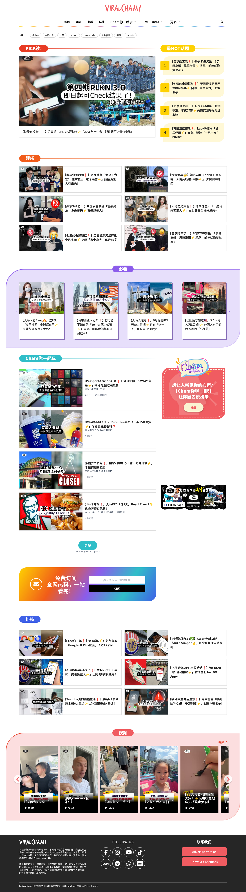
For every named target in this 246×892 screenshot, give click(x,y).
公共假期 (106, 35)
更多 (87, 545)
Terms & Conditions (204, 862)
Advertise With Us (204, 851)
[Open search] (222, 22)
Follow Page (175, 505)
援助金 (35, 35)
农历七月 (49, 35)
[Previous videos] (18, 779)
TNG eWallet (90, 35)
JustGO (73, 35)
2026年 (130, 35)
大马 (62, 35)
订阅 (117, 588)
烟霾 (119, 35)
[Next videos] (228, 779)
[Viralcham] (123, 8)
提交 (193, 407)
